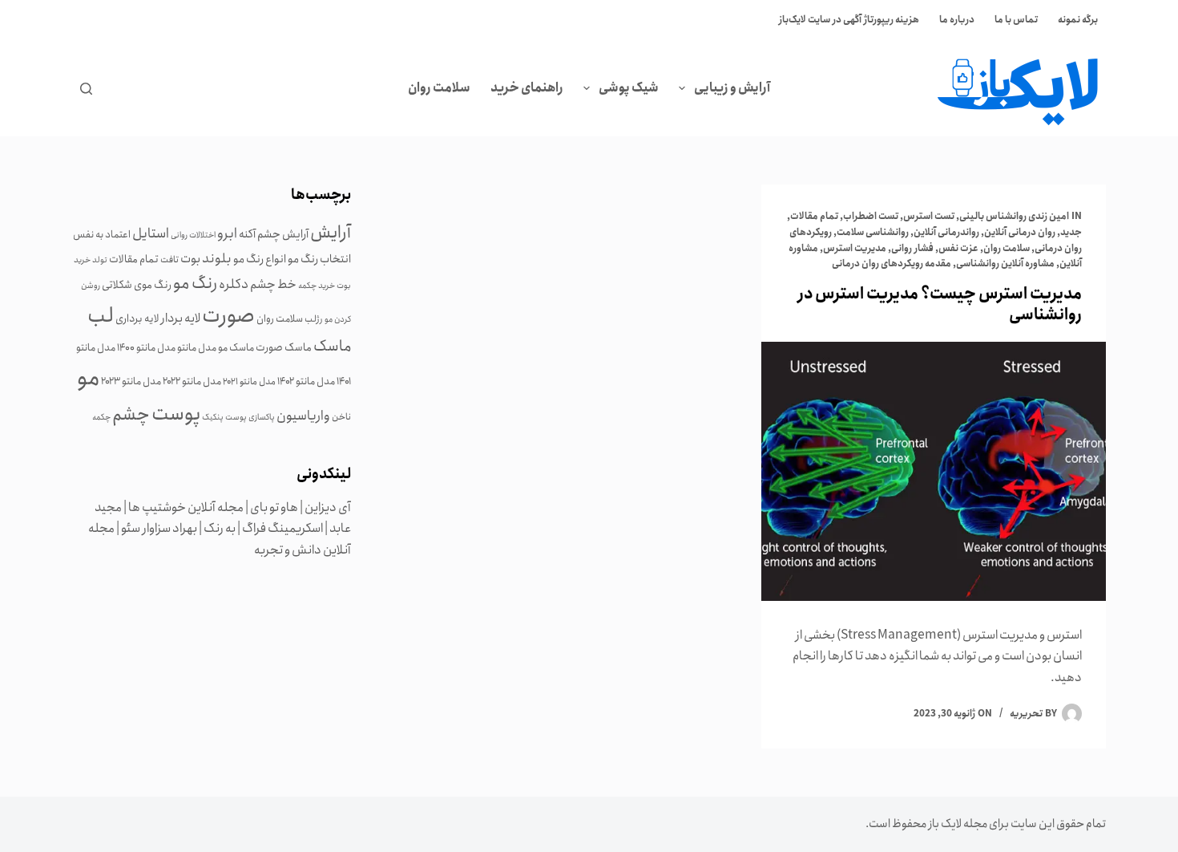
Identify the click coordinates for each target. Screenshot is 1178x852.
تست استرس (928, 216)
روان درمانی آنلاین (1019, 232)
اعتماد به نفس (102, 234)
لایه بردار (180, 318)
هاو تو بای (274, 507)
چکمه (101, 417)
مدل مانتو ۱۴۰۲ (306, 381)
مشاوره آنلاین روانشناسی (1005, 263)
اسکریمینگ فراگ (282, 528)
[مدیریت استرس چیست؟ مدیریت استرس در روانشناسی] (933, 471)
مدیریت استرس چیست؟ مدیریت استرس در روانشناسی (939, 304)
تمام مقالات (814, 216)
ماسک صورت (284, 347)
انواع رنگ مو (259, 259)
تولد (99, 260)
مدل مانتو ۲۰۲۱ (249, 381)
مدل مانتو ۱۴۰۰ (146, 347)
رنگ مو (195, 283)
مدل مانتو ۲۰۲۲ (192, 381)
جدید (1071, 232)
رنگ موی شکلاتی (136, 285)
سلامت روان (439, 88)
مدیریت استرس (854, 248)
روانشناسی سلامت (873, 232)
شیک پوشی (629, 88)
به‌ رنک (220, 528)
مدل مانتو (196, 347)
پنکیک (213, 417)
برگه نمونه (1078, 19)
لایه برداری (137, 318)
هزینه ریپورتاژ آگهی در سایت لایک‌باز (849, 19)
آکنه (247, 234)
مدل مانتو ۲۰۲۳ (131, 381)
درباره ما (956, 19)
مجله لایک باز (957, 824)
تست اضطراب (870, 216)
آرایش (330, 232)
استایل (150, 233)
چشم (131, 414)
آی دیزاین (328, 507)
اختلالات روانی (193, 235)
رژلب (314, 319)
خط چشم (273, 284)
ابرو (227, 233)
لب (100, 315)
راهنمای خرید (526, 88)
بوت (190, 259)
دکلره (233, 284)
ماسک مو (236, 347)
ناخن (341, 416)
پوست (175, 414)
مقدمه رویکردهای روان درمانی (891, 263)
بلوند (217, 258)
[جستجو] (86, 89)
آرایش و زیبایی (732, 88)
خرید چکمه (316, 285)
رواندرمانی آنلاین (946, 232)
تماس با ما (1016, 19)
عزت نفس (958, 248)
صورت (228, 315)
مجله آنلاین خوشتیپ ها (186, 507)
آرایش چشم (283, 234)
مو (88, 377)
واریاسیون (303, 415)
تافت (169, 259)
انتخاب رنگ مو (319, 259)
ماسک (332, 346)
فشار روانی (912, 248)
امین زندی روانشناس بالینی (1014, 216)
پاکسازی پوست (250, 417)
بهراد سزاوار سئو (159, 528)
